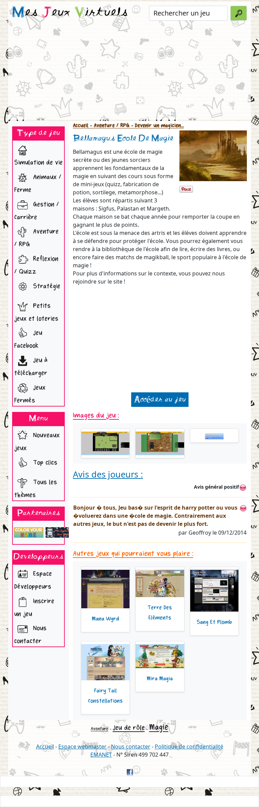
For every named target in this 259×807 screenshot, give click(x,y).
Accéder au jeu (160, 399)
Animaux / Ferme (37, 183)
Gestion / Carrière (36, 210)
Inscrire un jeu (34, 607)
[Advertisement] (129, 72)
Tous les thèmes (35, 488)
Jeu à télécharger (31, 366)
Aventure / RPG (36, 237)
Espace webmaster (82, 746)
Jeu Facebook (28, 339)
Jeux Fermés (30, 394)
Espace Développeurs (33, 580)
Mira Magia (160, 678)
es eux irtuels (70, 13)
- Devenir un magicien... (157, 125)
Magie (158, 727)
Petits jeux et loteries (36, 312)
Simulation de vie (38, 162)
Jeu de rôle (129, 727)
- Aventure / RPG (109, 125)
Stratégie (45, 286)
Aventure (99, 729)
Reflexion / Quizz (36, 265)
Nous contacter (30, 634)
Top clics (44, 463)
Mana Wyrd (105, 618)
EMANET (101, 754)
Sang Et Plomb (214, 622)
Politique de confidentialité (189, 746)
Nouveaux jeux (37, 441)
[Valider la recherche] (238, 13)
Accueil (80, 125)
